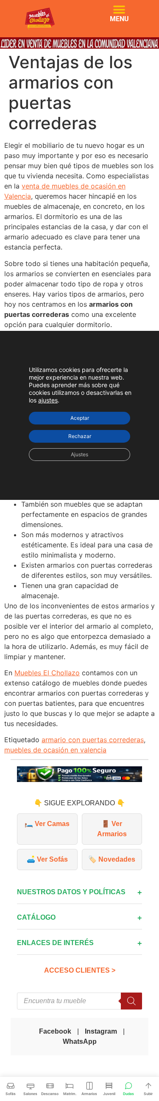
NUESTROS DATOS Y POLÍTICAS (71, 892)
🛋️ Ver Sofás (47, 859)
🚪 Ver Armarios (112, 829)
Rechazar (79, 436)
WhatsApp (80, 1041)
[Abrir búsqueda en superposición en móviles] (79, 1001)
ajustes (48, 399)
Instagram (101, 1031)
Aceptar (79, 417)
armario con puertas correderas (93, 739)
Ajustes (79, 454)
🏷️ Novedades (111, 859)
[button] (119, 9)
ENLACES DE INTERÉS (55, 942)
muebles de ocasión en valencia (55, 750)
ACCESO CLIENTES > (79, 970)
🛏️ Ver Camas (47, 823)
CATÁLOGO (36, 917)
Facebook (55, 1031)
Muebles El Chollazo (47, 672)
